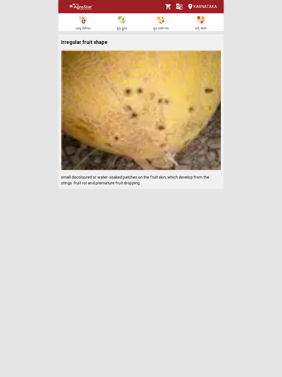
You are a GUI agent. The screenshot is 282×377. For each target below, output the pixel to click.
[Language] (179, 6)
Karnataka (205, 6)
